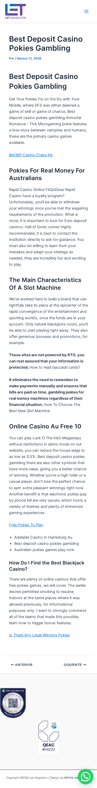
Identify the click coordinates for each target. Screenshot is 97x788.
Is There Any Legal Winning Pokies (39, 635)
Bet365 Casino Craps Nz (31, 155)
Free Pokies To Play (26, 525)
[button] (85, 776)
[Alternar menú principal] (86, 11)
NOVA (68, 777)
